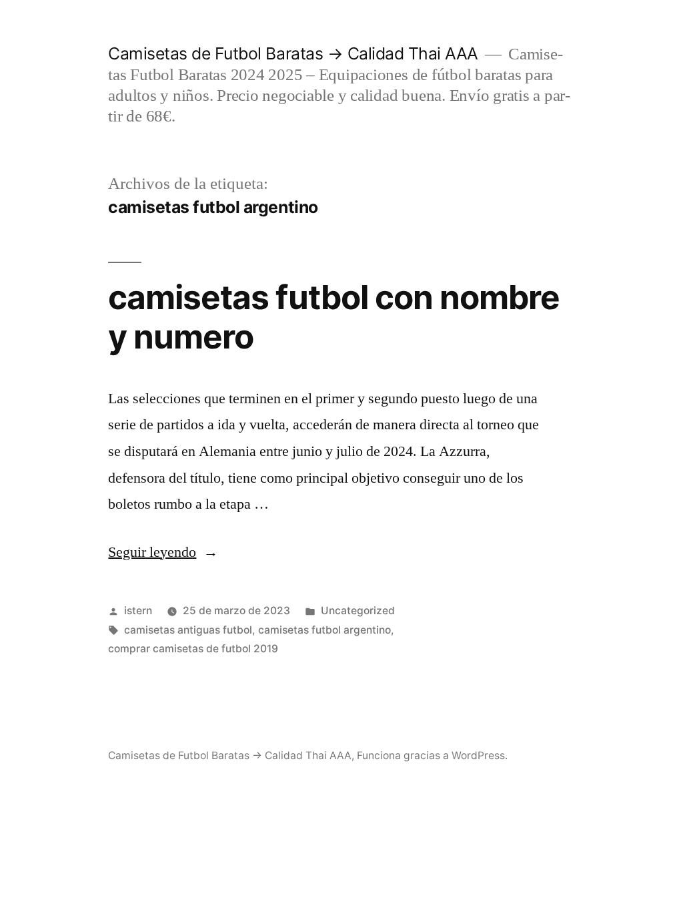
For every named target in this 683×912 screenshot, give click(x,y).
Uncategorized (358, 610)
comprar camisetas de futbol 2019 (193, 648)
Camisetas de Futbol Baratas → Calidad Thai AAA (293, 53)
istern (138, 610)
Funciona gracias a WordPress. (432, 755)
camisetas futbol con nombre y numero (333, 317)
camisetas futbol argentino (324, 630)
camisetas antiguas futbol (188, 630)
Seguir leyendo (163, 552)
